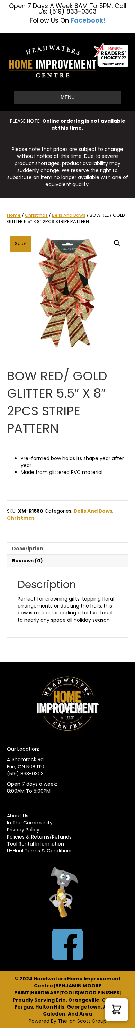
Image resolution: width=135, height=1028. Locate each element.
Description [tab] (27, 548)
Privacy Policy (23, 829)
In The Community (30, 822)
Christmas (36, 215)
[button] (117, 243)
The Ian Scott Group (82, 1021)
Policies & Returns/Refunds (39, 836)
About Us (17, 815)
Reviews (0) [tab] (27, 560)
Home (14, 215)
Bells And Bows (69, 215)
